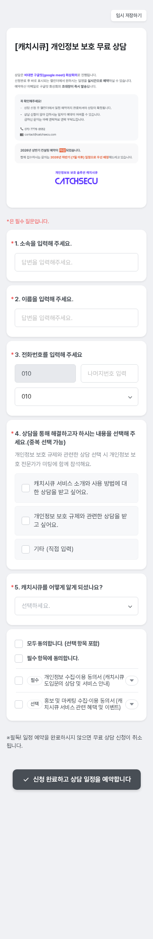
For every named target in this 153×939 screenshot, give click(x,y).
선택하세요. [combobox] (36, 606)
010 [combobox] (26, 396)
